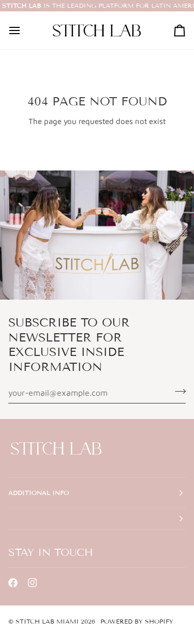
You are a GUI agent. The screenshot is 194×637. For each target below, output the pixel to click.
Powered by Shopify (136, 621)
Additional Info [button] (38, 492)
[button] (97, 519)
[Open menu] (23, 30)
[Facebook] (13, 582)
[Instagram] (32, 582)
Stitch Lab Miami (47, 621)
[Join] (177, 391)
